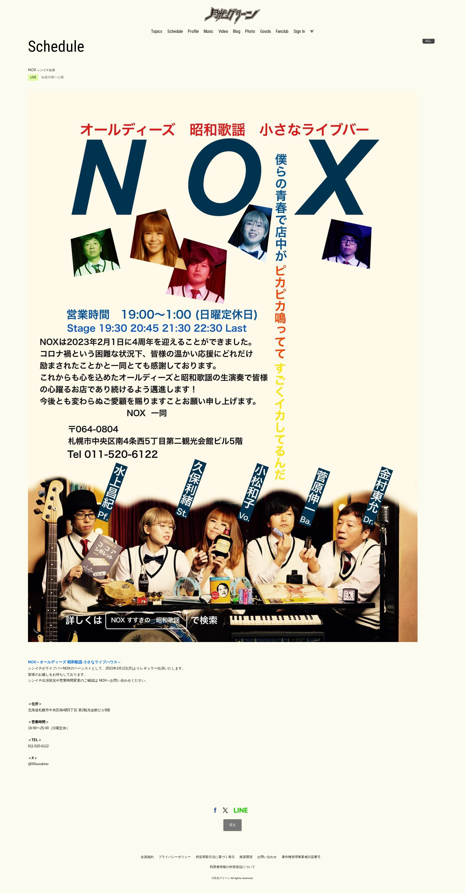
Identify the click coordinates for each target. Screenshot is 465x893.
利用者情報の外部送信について (232, 866)
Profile (193, 31)
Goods (265, 31)
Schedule (175, 31)
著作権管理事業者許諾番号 (301, 857)
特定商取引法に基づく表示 (215, 857)
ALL (428, 41)
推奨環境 (245, 857)
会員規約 (147, 857)
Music (208, 31)
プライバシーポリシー (174, 857)
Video (223, 31)
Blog (236, 31)
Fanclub (282, 31)
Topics (156, 31)
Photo (250, 31)
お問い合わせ (267, 857)
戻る (232, 824)
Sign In (299, 31)
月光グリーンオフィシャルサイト (232, 7)
